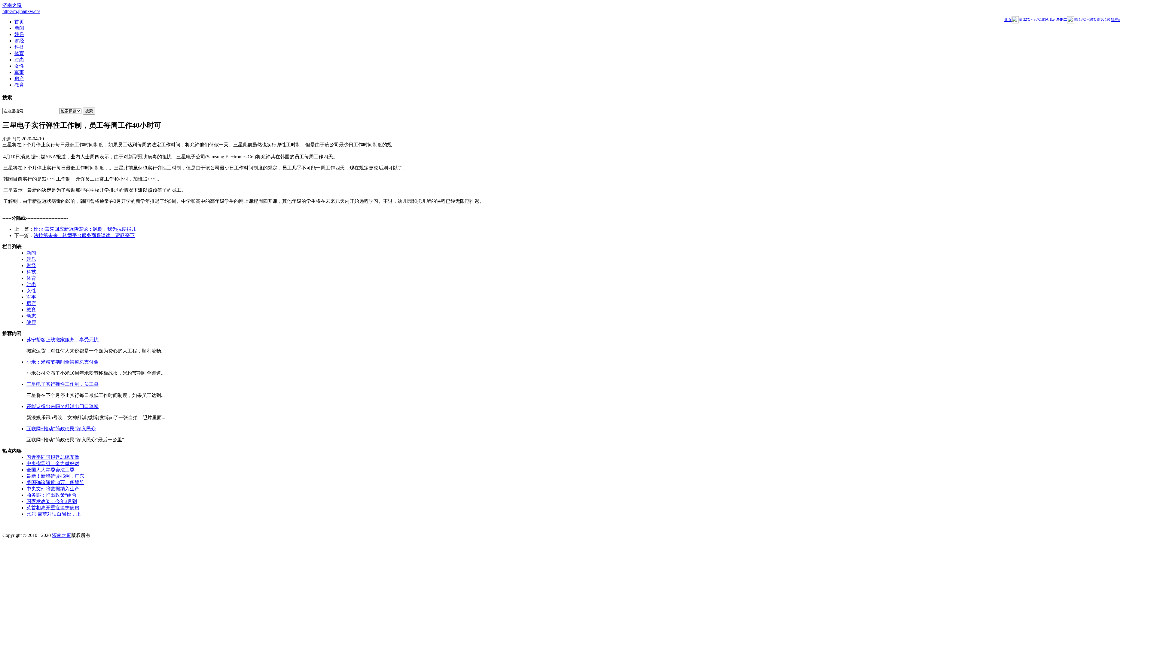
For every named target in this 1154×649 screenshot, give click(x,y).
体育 (31, 278)
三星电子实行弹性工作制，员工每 (62, 384)
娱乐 (31, 259)
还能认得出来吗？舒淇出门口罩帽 (62, 406)
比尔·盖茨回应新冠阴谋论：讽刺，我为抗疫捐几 (85, 229)
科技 (31, 271)
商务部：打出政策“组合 (51, 495)
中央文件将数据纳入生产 (52, 488)
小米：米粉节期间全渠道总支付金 (62, 361)
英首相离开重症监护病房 (52, 507)
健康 (31, 322)
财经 (31, 265)
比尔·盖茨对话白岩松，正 (53, 513)
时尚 (31, 284)
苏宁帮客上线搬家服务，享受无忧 (62, 339)
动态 (31, 315)
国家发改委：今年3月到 (51, 501)
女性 (31, 290)
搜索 (89, 111)
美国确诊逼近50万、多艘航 (55, 482)
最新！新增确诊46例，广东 (55, 476)
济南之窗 (12, 5)
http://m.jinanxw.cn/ (21, 11)
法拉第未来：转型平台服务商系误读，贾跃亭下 (84, 235)
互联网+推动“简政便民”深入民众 (61, 428)
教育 (31, 309)
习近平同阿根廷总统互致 (52, 457)
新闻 (31, 252)
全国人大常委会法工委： (52, 469)
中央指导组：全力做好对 (52, 463)
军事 (31, 297)
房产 (31, 303)
